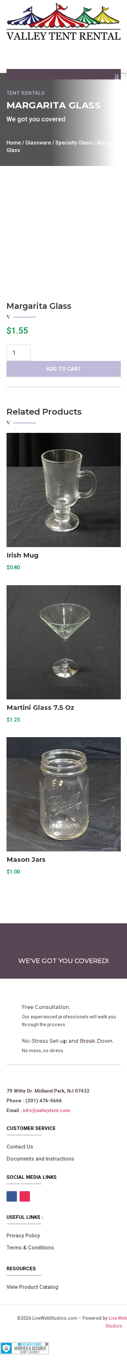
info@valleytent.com (46, 1110)
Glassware (38, 143)
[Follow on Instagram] (25, 1196)
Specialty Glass (73, 143)
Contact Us (20, 1147)
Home (14, 143)
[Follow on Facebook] (12, 1196)
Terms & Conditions (30, 1248)
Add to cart (63, 369)
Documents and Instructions (40, 1159)
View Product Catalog (32, 1287)
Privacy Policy (23, 1236)
